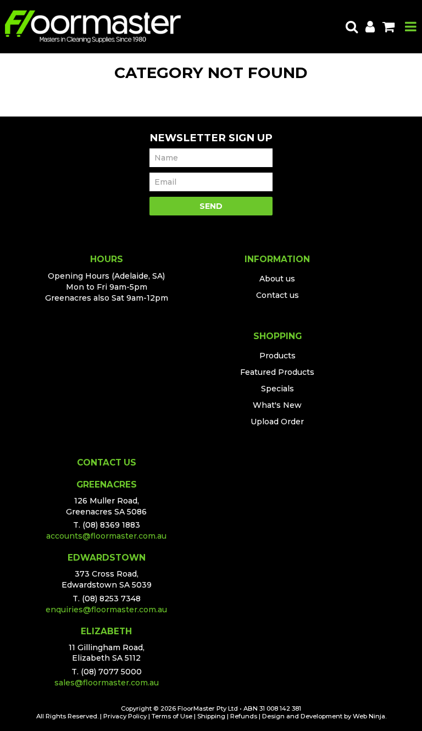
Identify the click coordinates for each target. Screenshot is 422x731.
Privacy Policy (125, 716)
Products (277, 356)
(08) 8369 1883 (111, 525)
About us (277, 279)
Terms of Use (172, 716)
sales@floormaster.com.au (106, 683)
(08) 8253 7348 (111, 598)
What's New (277, 405)
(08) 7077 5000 (111, 672)
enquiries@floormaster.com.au (106, 609)
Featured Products (277, 372)
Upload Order (277, 422)
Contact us (277, 295)
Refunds (243, 716)
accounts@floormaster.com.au (106, 536)
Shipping (211, 716)
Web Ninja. (369, 716)
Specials (277, 389)
